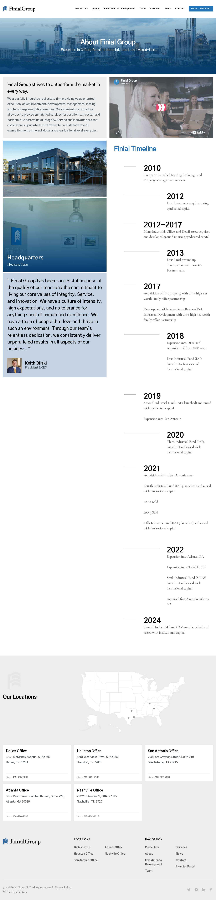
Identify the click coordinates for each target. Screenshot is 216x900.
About (95, 9)
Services (155, 9)
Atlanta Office (114, 847)
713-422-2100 (91, 777)
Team (142, 9)
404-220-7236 (20, 816)
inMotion (21, 892)
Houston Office (83, 854)
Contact (179, 9)
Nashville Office (115, 854)
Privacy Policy (63, 887)
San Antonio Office (86, 860)
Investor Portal (201, 9)
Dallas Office (82, 847)
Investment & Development (119, 9)
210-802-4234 (162, 777)
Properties (81, 9)
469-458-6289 (20, 777)
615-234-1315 (91, 816)
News (168, 9)
